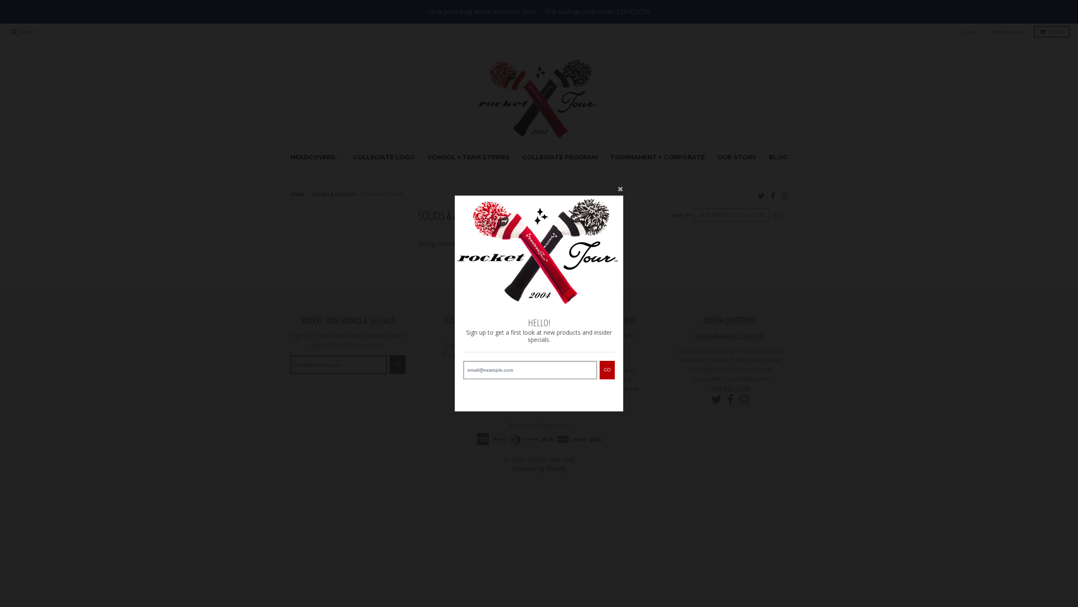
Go (607, 370)
